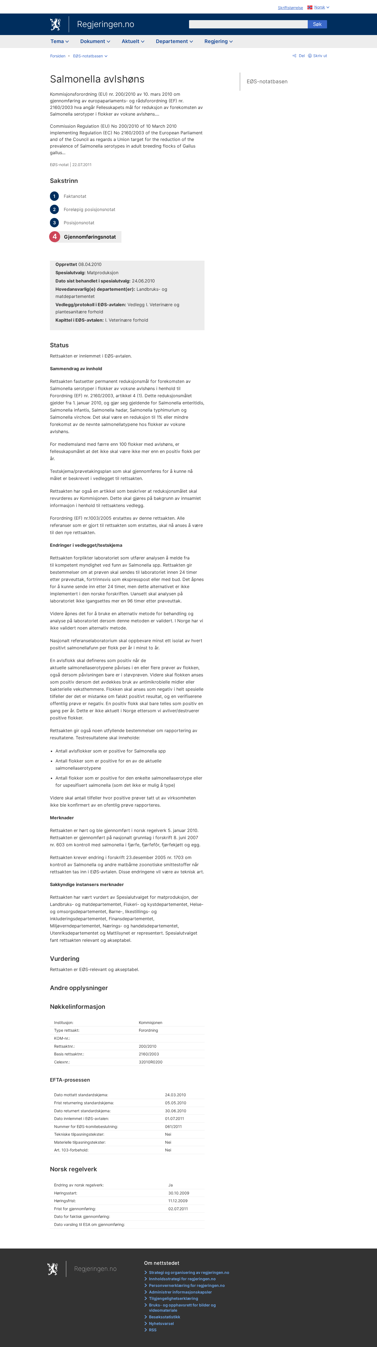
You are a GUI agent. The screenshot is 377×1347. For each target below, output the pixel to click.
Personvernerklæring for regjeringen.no (187, 1285)
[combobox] (248, 24)
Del (301, 55)
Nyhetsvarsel (161, 1323)
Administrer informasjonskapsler (180, 1292)
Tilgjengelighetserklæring (173, 1298)
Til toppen (130, 1240)
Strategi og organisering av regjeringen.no (189, 1272)
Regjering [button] (217, 41)
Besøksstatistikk (164, 1316)
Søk (317, 24)
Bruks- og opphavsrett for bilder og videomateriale (182, 1308)
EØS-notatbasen (267, 81)
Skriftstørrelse (290, 7)
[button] (90, 56)
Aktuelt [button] (131, 41)
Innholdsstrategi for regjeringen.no (182, 1278)
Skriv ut (320, 55)
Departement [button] (172, 41)
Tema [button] (58, 41)
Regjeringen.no (105, 24)
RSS (152, 1329)
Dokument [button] (93, 41)
